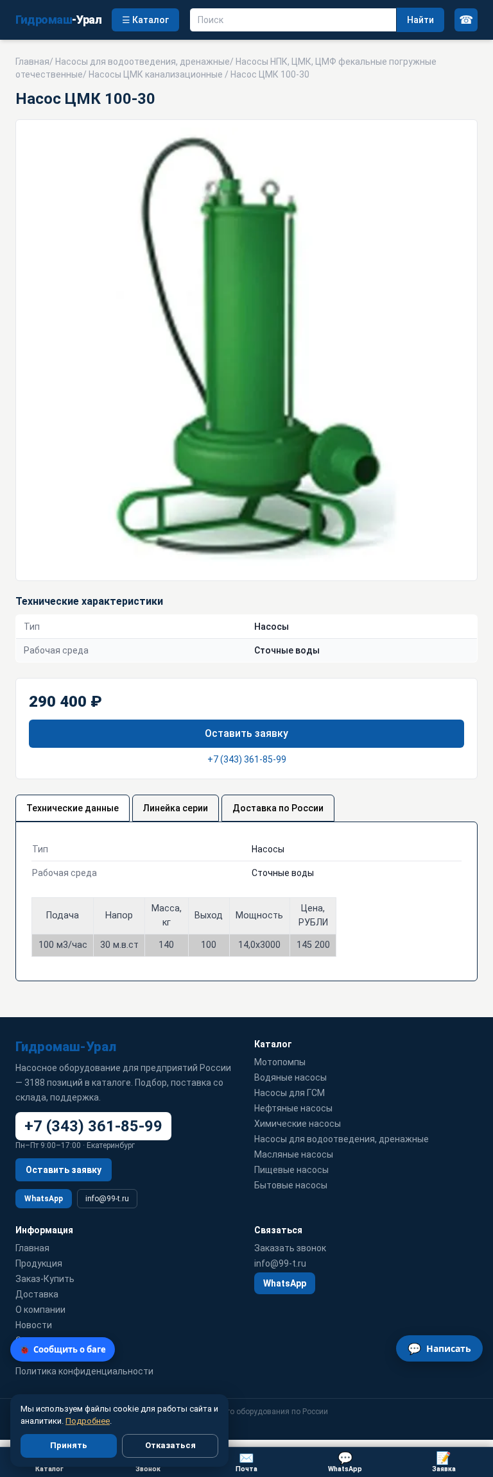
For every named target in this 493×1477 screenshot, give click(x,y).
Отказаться (170, 1445)
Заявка (444, 1462)
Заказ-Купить (44, 1279)
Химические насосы (297, 1123)
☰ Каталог (145, 20)
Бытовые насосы (290, 1185)
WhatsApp (43, 1198)
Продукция (38, 1263)
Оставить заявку (246, 733)
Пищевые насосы (291, 1170)
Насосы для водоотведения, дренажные (142, 61)
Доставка (36, 1294)
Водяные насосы (290, 1077)
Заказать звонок (290, 1248)
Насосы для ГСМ (289, 1093)
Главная (32, 61)
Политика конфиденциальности (84, 1371)
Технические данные (72, 808)
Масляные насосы (293, 1154)
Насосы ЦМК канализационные (156, 74)
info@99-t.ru (107, 1198)
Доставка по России (278, 808)
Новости (33, 1325)
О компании (40, 1309)
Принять (68, 1445)
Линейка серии (175, 808)
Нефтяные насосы (293, 1108)
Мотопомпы (280, 1062)
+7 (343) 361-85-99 (246, 759)
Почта (246, 1462)
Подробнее (87, 1421)
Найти (420, 20)
